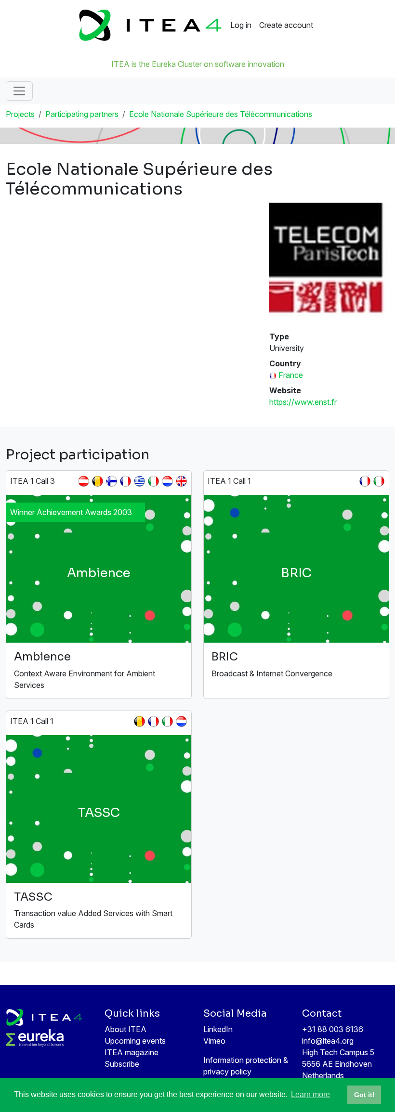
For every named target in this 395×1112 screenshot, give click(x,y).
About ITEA (125, 1029)
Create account (286, 25)
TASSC (33, 897)
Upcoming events (135, 1041)
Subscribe (122, 1064)
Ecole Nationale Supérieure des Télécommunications (220, 114)
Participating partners (81, 114)
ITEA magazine (131, 1052)
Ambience (42, 657)
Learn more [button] (310, 1094)
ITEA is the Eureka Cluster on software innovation (197, 64)
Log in (240, 25)
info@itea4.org (328, 1041)
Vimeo (214, 1041)
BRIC (224, 657)
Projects (20, 114)
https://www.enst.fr (303, 402)
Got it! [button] (364, 1095)
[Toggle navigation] (19, 91)
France (290, 375)
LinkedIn (218, 1029)
